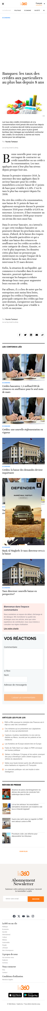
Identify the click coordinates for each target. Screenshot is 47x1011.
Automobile (6, 942)
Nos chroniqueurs (7, 950)
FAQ (3, 970)
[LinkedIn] (28, 916)
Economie (27, 10)
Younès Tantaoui (11, 142)
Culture (4, 937)
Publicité (5, 960)
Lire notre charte (11, 629)
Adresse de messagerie (15, 685)
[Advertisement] (23, 44)
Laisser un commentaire (23, 697)
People (4, 945)
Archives (5, 963)
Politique (17, 10)
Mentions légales (7, 979)
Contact (4, 972)
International (6, 934)
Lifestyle (5, 948)
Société (37, 10)
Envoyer (35, 899)
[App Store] (15, 995)
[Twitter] (18, 916)
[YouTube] (23, 916)
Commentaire (10, 647)
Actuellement (6, 10)
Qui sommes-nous (8, 957)
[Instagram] (32, 916)
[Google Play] (31, 995)
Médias (4, 940)
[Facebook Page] (14, 916)
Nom (6, 675)
